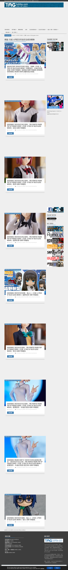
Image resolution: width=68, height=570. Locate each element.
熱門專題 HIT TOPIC (9, 541)
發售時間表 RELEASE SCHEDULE (12, 539)
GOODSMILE (18, 130)
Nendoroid (23, 297)
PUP (22, 130)
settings (42, 568)
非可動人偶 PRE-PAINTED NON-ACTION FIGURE (13, 101)
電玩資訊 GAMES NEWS (10, 552)
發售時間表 (7, 29)
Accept (50, 568)
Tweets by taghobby (51, 220)
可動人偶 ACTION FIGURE (9, 43)
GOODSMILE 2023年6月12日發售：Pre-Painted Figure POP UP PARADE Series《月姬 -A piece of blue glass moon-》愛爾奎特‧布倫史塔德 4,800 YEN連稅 (24, 405)
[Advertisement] (34, 17)
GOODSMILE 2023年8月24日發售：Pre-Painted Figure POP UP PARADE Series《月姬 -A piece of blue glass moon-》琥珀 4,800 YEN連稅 (24, 126)
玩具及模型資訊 (32, 29)
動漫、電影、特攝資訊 (52, 29)
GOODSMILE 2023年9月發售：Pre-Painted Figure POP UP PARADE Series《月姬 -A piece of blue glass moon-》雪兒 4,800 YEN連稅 (24, 349)
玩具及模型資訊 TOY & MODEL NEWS (13, 545)
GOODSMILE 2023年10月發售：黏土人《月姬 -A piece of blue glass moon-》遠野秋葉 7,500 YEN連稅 (24, 294)
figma (17, 73)
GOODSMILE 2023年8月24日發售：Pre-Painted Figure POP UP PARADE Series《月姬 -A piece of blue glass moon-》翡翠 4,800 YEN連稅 (24, 182)
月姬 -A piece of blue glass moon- (31, 73)
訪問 (26, 29)
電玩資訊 (7, 32)
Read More (10, 77)
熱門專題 (14, 29)
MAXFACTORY (21, 73)
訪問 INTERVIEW (8, 543)
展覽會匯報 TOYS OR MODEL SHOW (13, 542)
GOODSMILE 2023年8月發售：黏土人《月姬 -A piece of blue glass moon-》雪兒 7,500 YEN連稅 (24, 519)
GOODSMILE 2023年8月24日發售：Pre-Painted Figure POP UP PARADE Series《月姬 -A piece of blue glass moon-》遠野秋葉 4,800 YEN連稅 (24, 238)
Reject (57, 568)
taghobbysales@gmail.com (53, 114)
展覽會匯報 (20, 29)
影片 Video (14, 32)
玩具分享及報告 (42, 29)
